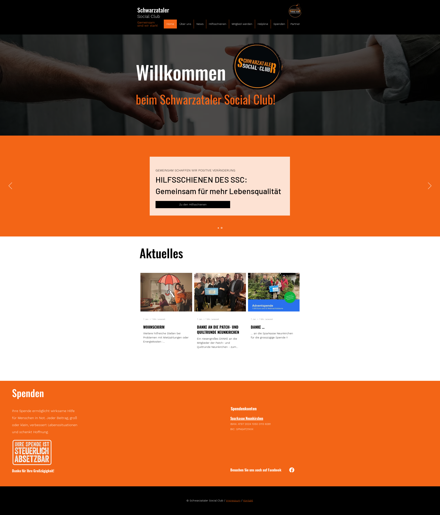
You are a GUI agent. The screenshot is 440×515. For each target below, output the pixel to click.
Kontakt (248, 500)
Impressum (233, 500)
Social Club (148, 16)
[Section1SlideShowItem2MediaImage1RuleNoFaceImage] (221, 228)
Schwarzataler (153, 9)
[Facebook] (291, 470)
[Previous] (10, 186)
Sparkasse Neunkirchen (246, 418)
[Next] (429, 186)
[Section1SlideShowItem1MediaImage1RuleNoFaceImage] (218, 227)
